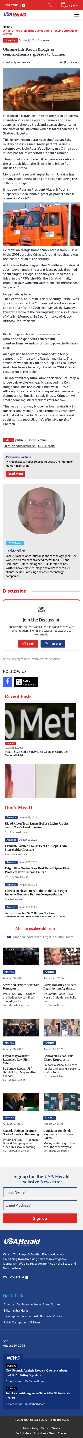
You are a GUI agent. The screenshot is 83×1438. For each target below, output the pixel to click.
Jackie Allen (23, 62)
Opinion (58, 1316)
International (29, 1316)
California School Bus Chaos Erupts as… (58, 1057)
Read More (15, 473)
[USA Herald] (15, 15)
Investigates (11, 1316)
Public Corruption (15, 1322)
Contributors (23, 1433)
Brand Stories (51, 1304)
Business (45, 1316)
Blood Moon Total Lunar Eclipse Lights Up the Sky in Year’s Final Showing (36, 825)
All (9, 937)
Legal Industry (53, 937)
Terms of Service (50, 1428)
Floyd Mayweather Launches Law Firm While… (16, 1059)
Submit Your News (44, 1433)
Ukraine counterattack (20, 446)
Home (6, 26)
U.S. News (34, 1322)
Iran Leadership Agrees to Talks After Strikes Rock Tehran (38, 1395)
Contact (63, 1433)
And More (34, 937)
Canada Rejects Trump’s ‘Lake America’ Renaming (21, 1132)
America (10, 40)
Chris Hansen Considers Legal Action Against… (59, 986)
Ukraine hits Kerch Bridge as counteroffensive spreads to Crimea (40, 32)
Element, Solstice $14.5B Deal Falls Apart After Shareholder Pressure (37, 847)
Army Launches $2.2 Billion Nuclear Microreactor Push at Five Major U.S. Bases (35, 915)
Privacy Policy (31, 1428)
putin (19, 440)
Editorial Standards (16, 1310)
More (70, 937)
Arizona (36, 1304)
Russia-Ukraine (36, 440)
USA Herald (46, 446)
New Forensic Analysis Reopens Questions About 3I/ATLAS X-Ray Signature (36, 1373)
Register (52, 643)
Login (28, 643)
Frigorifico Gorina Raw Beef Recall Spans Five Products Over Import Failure (37, 870)
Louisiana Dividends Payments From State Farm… (58, 1134)
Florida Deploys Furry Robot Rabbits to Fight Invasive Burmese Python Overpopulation (36, 892)
